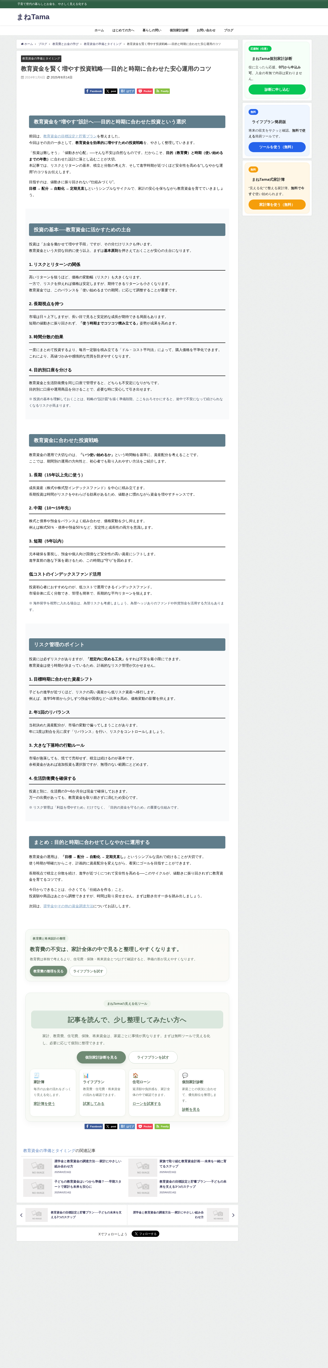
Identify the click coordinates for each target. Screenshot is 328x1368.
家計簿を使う (44, 1103)
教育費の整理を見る (48, 971)
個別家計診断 (179, 30)
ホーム (99, 30)
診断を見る (191, 1109)
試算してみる (93, 1103)
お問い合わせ (206, 30)
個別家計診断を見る (101, 1057)
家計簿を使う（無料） (277, 204)
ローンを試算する (147, 1103)
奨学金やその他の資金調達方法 (68, 906)
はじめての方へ (123, 30)
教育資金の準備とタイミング (41, 58)
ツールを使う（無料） (277, 146)
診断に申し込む (277, 89)
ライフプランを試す (88, 971)
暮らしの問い (152, 30)
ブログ (228, 30)
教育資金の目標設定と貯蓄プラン (70, 136)
